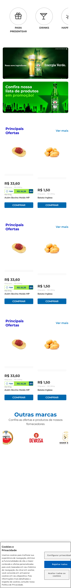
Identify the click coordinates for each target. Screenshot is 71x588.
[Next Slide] (65, 437)
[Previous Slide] (5, 437)
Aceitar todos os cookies (57, 574)
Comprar (18, 205)
